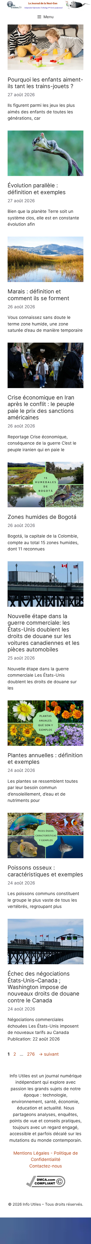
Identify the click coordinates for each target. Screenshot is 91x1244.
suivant (49, 1054)
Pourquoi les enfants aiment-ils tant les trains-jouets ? (45, 82)
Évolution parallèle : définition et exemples (37, 188)
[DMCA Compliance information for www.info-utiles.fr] (45, 1185)
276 (31, 1054)
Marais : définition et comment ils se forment (38, 294)
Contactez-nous (45, 1166)
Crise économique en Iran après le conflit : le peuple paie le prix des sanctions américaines (41, 407)
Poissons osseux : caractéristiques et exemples (45, 870)
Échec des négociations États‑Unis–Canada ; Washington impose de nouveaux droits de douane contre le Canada (43, 987)
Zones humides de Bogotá (42, 517)
